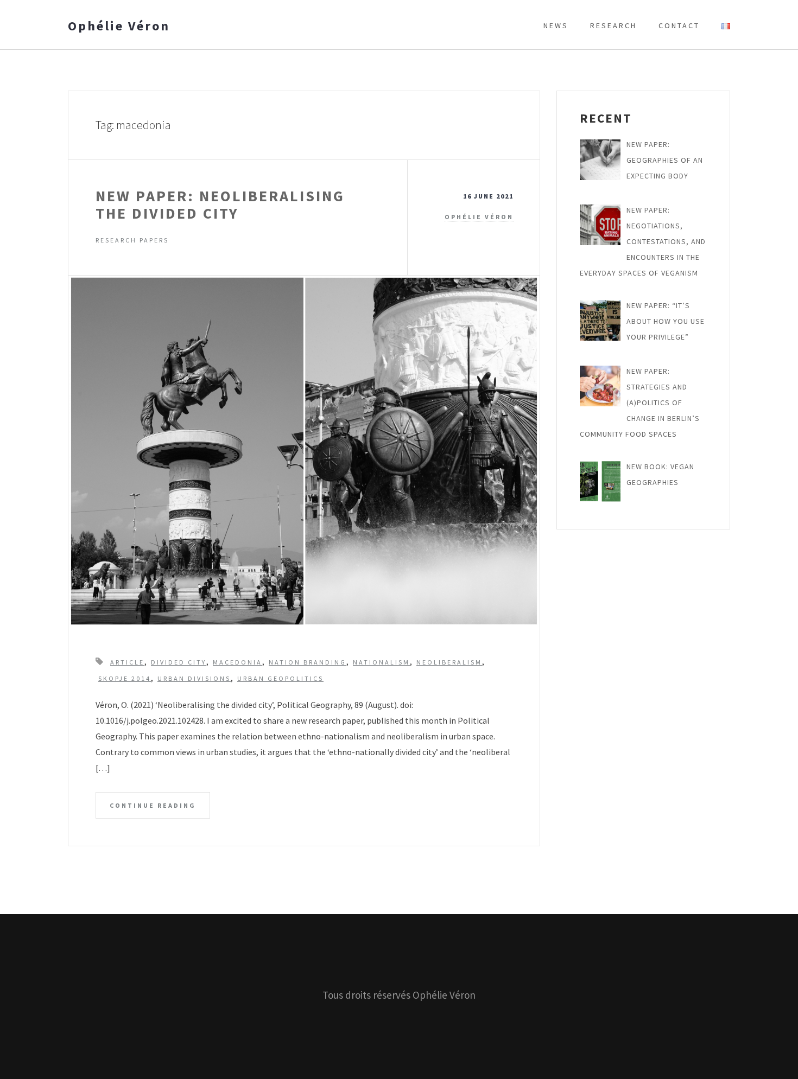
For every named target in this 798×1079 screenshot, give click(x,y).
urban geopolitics (280, 678)
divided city (178, 662)
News (555, 25)
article (127, 662)
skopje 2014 (124, 678)
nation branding (307, 662)
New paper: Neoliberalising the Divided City (220, 204)
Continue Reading (153, 805)
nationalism (381, 662)
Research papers (132, 240)
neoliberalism (449, 662)
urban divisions (194, 678)
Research (613, 25)
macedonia (237, 662)
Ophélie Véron (119, 26)
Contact (679, 25)
